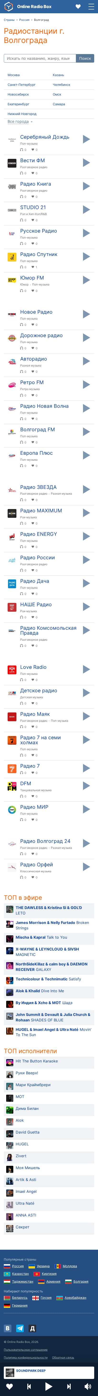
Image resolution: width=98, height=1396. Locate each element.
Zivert (21, 1155)
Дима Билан (27, 1108)
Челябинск (61, 85)
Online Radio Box (34, 6)
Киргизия (49, 1274)
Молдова (70, 1266)
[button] (49, 1386)
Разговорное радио (33, 167)
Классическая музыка (35, 871)
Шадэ (44, 1002)
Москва (14, 75)
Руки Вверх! (27, 1072)
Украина (43, 1266)
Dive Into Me (40, 990)
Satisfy (48, 979)
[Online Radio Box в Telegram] (20, 1328)
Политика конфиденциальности (26, 1357)
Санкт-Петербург (21, 85)
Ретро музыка (30, 389)
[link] (8, 6)
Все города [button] (18, 121)
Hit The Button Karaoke (37, 1061)
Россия (18, 1266)
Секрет (22, 1227)
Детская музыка (31, 697)
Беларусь (20, 1298)
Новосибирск (18, 94)
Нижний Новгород (22, 114)
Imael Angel (26, 1191)
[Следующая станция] (68, 1386)
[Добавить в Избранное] (9, 1386)
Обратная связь (63, 1357)
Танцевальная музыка (36, 790)
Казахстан (20, 1274)
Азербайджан (75, 1298)
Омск (57, 94)
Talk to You (41, 937)
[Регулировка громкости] (88, 1386)
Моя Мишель (28, 1167)
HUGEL (22, 1144)
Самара (59, 104)
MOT (20, 1096)
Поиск (85, 58)
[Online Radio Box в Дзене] (32, 1328)
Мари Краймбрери (33, 1084)
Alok (20, 1120)
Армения (53, 1281)
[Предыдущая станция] (29, 1386)
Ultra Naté (25, 1203)
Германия (20, 1305)
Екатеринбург (18, 104)
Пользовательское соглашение (26, 1349)
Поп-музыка (29, 143)
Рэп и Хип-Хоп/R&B (33, 214)
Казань (58, 75)
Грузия (46, 1298)
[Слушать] (86, 139)
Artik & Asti (26, 1179)
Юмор (24, 284)
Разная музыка (30, 365)
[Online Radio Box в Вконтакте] (7, 1328)
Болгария (81, 1281)
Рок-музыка (28, 517)
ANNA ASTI (26, 1215)
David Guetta (27, 1132)
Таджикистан (22, 1281)
